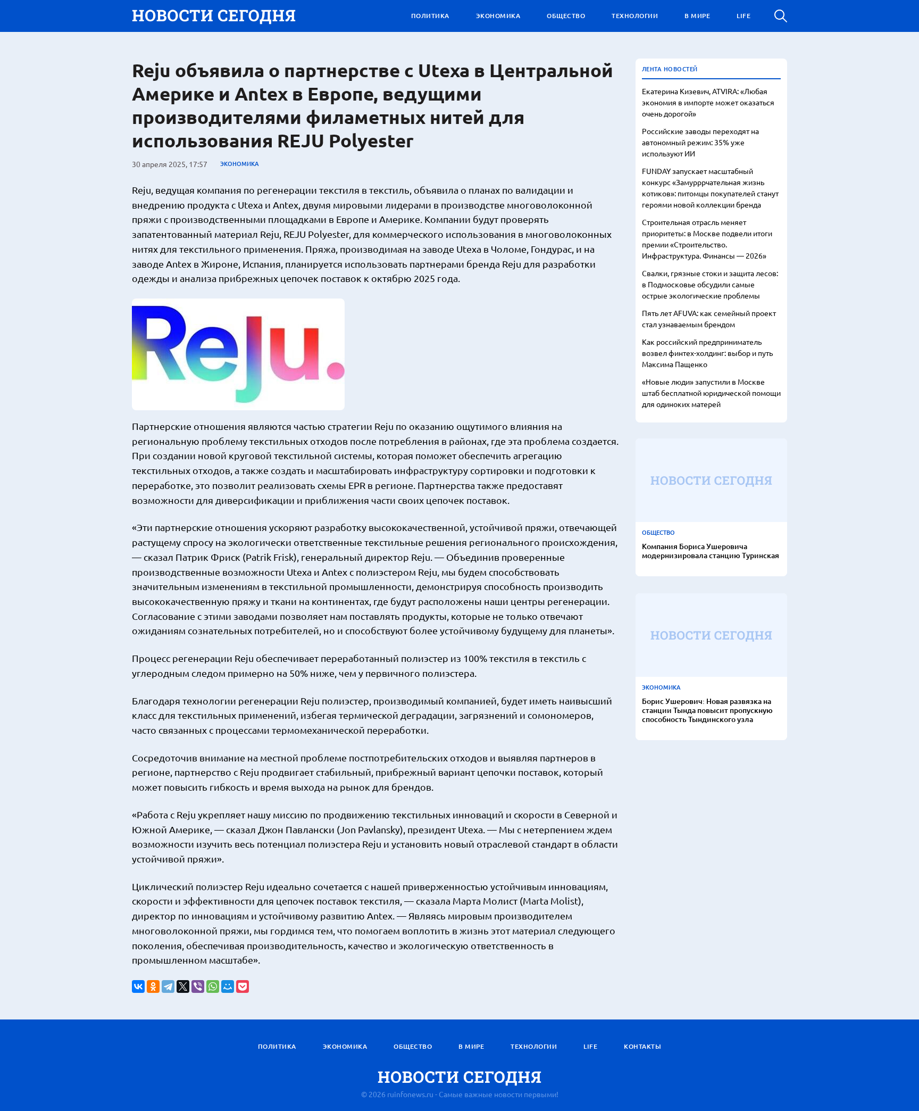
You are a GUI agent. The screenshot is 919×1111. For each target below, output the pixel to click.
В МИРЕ (697, 15)
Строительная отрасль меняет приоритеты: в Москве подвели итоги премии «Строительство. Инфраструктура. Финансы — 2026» (707, 238)
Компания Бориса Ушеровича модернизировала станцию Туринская (710, 551)
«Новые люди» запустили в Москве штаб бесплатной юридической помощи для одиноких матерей (711, 393)
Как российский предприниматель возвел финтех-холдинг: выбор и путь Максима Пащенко (707, 353)
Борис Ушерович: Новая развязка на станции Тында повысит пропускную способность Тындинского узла (707, 710)
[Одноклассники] (153, 986)
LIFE (743, 15)
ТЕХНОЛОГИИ (635, 15)
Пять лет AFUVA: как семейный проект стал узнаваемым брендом (709, 318)
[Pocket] (242, 986)
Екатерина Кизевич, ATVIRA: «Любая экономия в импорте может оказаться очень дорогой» (708, 102)
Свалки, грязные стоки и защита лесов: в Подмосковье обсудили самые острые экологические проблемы (710, 284)
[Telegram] (168, 986)
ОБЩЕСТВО (566, 15)
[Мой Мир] (227, 986)
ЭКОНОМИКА (498, 15)
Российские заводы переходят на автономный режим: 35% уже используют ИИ (700, 142)
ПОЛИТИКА (430, 15)
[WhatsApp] (212, 986)
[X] (183, 986)
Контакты (642, 1046)
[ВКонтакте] (138, 986)
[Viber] (197, 986)
